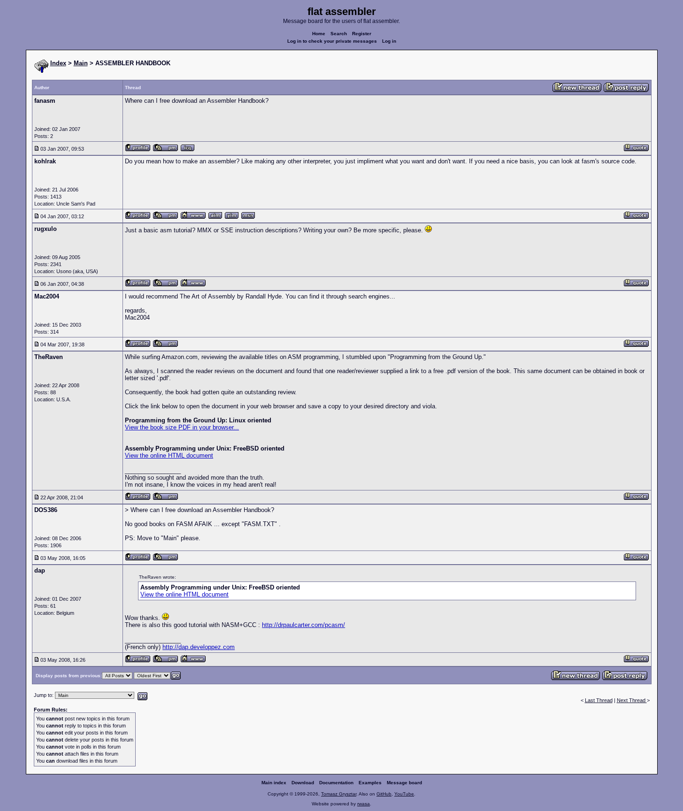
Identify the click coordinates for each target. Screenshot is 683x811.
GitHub (383, 793)
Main (81, 63)
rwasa (363, 803)
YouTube (404, 793)
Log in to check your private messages (332, 41)
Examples (370, 782)
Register (361, 33)
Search (338, 33)
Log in (389, 41)
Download (303, 782)
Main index (273, 782)
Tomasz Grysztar (338, 793)
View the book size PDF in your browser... (182, 427)
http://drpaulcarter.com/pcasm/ (303, 624)
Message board (404, 782)
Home (318, 33)
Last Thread (599, 700)
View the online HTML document (169, 455)
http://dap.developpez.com (198, 646)
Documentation (336, 782)
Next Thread (632, 700)
